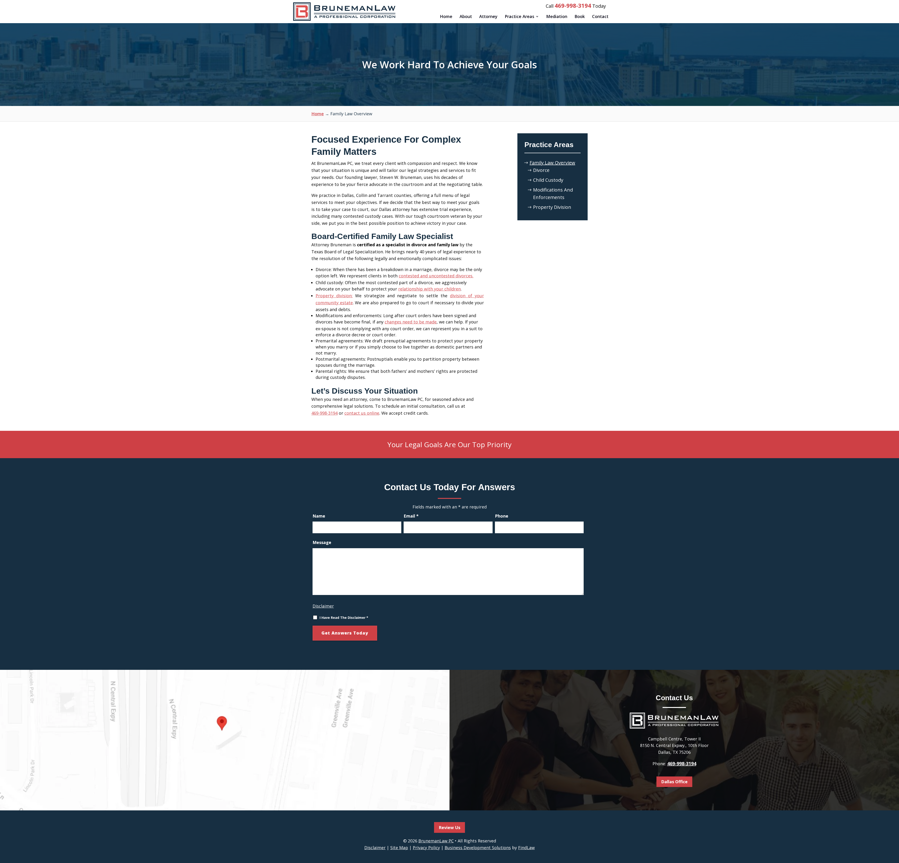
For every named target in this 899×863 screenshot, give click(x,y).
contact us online (361, 413)
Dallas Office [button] (674, 781)
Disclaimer (323, 606)
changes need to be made (411, 322)
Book (580, 16)
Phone (501, 516)
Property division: (334, 295)
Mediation (556, 16)
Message (322, 542)
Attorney (488, 16)
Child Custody (548, 180)
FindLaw (526, 847)
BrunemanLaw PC (436, 841)
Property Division (552, 207)
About (466, 16)
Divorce (541, 170)
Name (319, 516)
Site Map (399, 847)
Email (411, 516)
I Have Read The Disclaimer (344, 617)
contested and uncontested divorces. (436, 276)
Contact (600, 16)
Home (446, 16)
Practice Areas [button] (519, 16)
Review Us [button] (449, 827)
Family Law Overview (552, 163)
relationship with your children (429, 289)
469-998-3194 (573, 5)
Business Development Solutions (478, 847)
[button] (893, 828)
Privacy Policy (426, 847)
